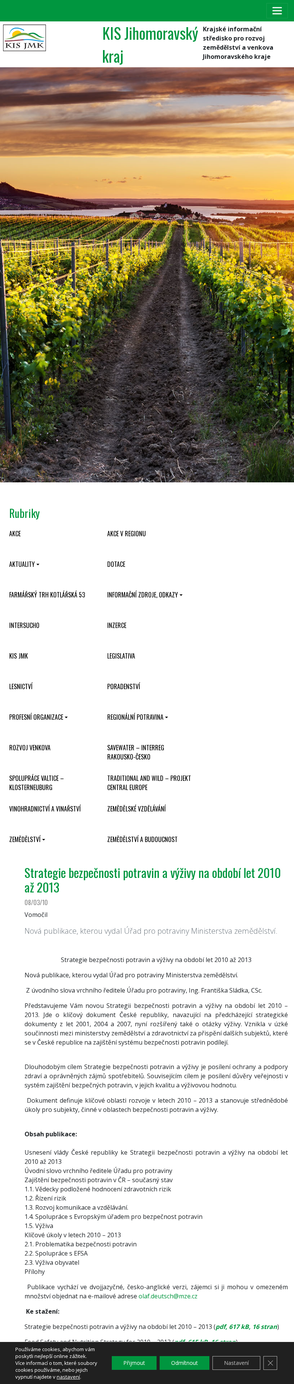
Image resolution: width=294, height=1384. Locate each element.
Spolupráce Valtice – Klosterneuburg (36, 783)
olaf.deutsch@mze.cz (168, 1296)
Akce (15, 533)
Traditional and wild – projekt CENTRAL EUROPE (149, 783)
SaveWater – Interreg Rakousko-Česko (135, 752)
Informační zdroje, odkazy (142, 594)
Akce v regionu (126, 533)
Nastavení (236, 1362)
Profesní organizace (36, 717)
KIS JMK (18, 655)
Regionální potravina (135, 717)
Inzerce (116, 625)
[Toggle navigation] (277, 10)
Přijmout (134, 1362)
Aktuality (22, 564)
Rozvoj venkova (30, 747)
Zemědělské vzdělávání (136, 808)
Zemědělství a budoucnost (142, 839)
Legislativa (121, 655)
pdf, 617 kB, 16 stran (246, 1326)
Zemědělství (25, 839)
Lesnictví (21, 686)
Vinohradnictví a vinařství (45, 808)
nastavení (68, 1376)
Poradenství (123, 686)
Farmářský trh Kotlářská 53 (47, 594)
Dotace (116, 564)
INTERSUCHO (24, 625)
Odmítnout (184, 1362)
